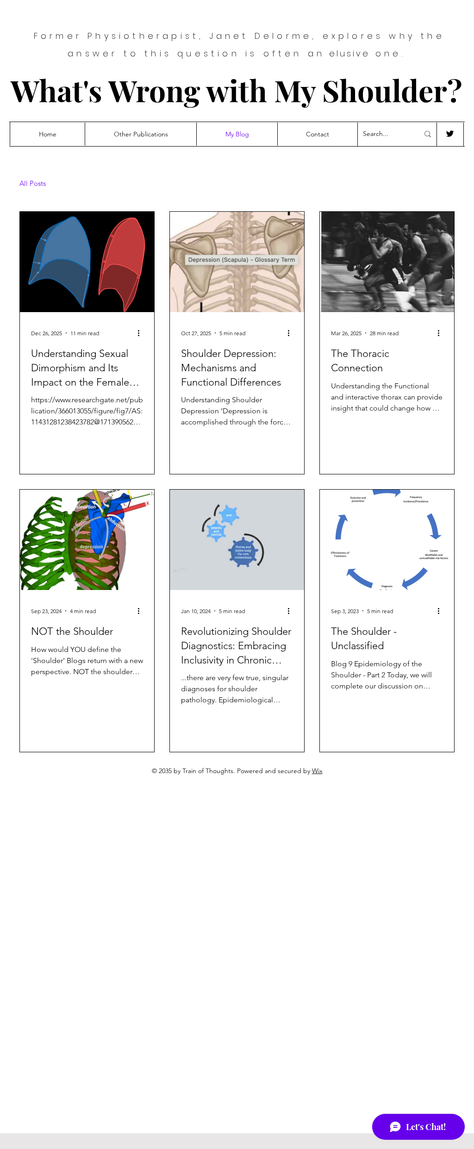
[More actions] (141, 332)
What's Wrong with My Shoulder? (236, 90)
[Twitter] (450, 134)
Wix (317, 771)
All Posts (32, 183)
